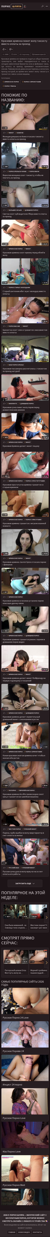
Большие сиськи (15, 210)
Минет (11, 133)
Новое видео (24, 1232)
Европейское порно (26, 790)
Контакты (37, 1232)
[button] (46, 917)
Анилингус (13, 403)
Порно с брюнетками (32, 82)
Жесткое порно (15, 829)
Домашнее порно (31, 210)
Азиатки (20, 133)
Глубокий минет (30, 829)
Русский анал (14, 868)
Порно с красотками (33, 520)
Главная (11, 1232)
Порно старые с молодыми (19, 287)
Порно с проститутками (35, 481)
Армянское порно (11, 82)
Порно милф (34, 171)
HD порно (12, 790)
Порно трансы (10, 86)
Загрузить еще (23, 883)
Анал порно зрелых (16, 365)
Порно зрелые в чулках (17, 171)
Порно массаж (14, 326)
